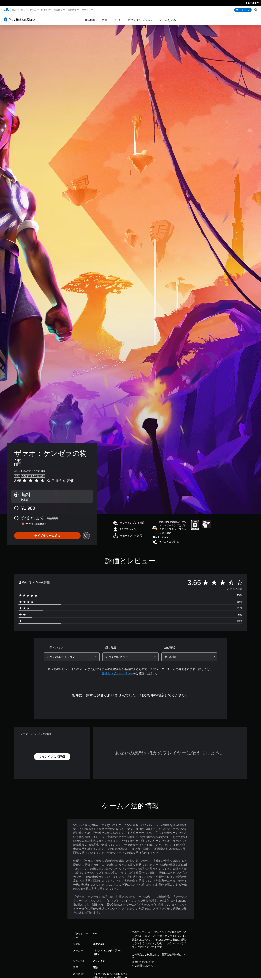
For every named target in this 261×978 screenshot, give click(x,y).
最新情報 (72, 9)
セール (117, 20)
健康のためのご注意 (143, 961)
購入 (14, 9)
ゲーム (33, 9)
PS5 (23, 9)
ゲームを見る (167, 20)
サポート (86, 9)
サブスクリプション (140, 20)
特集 (104, 20)
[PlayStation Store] (20, 19)
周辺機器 (58, 9)
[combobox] (72, 656)
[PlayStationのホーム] (7, 9)
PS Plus (45, 9)
